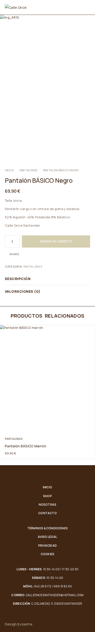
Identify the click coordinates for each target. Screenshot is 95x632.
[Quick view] (4, 330)
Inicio (9, 170)
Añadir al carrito (56, 241)
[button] (90, 429)
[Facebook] (78, 624)
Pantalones (28, 170)
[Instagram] (89, 624)
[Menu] (87, 7)
